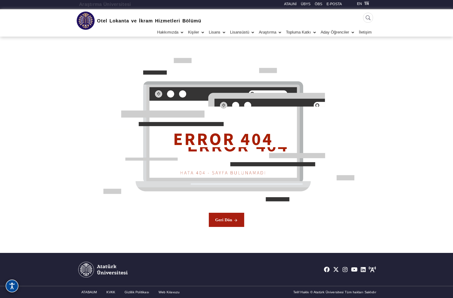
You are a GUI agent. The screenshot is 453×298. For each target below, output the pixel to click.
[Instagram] (345, 269)
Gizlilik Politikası (137, 292)
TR (366, 4)
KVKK (110, 292)
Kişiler (193, 32)
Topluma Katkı (298, 32)
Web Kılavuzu (169, 292)
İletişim (365, 32)
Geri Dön (223, 219)
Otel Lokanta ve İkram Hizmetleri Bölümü (149, 20)
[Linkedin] (363, 269)
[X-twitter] (336, 269)
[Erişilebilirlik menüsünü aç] (12, 286)
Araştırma (267, 32)
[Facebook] (327, 269)
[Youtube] (354, 269)
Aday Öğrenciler (335, 32)
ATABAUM (89, 292)
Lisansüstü (239, 32)
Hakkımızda (167, 32)
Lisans (214, 32)
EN (359, 4)
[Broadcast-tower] (372, 269)
